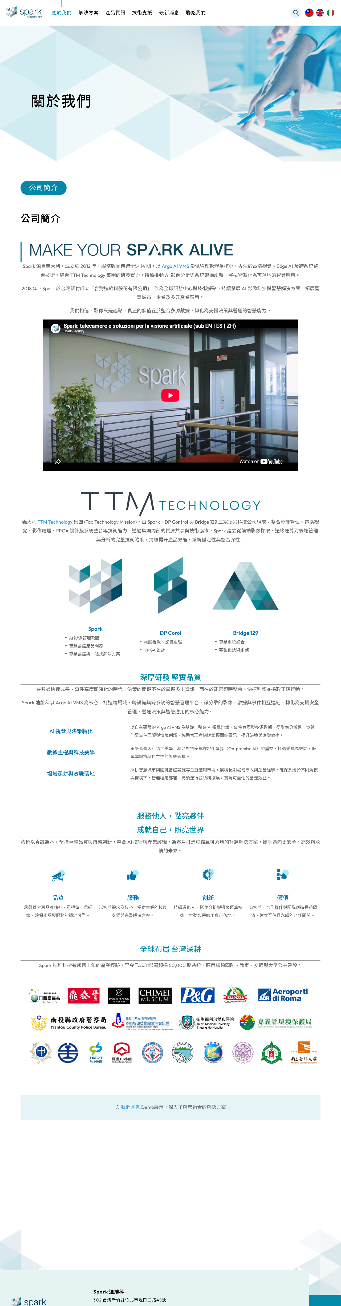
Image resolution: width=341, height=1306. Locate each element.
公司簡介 (43, 187)
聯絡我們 (196, 13)
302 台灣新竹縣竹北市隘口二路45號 (129, 1299)
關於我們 (62, 13)
